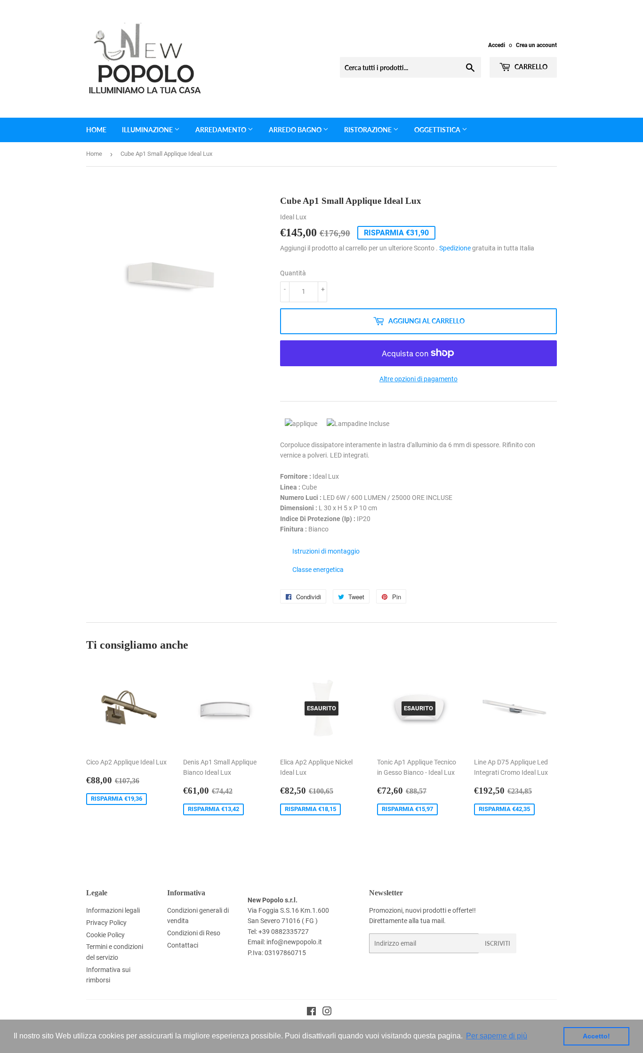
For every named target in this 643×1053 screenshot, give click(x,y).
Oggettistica (438, 130)
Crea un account (536, 45)
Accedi (496, 45)
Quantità (293, 273)
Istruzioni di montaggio (326, 551)
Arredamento (221, 130)
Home (96, 130)
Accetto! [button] (596, 1036)
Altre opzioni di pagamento (418, 379)
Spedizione (455, 248)
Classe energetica (318, 569)
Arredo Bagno (296, 130)
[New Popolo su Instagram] (327, 1012)
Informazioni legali (113, 910)
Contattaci (182, 945)
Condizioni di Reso (193, 933)
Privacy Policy (106, 922)
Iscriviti (497, 943)
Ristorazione (368, 130)
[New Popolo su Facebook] (311, 1012)
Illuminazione (148, 130)
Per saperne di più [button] (496, 1036)
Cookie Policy (105, 935)
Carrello (530, 67)
